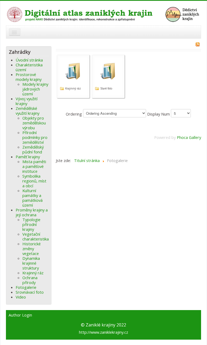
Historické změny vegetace (31, 248)
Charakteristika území (29, 67)
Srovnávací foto (30, 292)
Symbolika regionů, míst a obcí (34, 180)
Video (21, 297)
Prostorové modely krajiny (29, 77)
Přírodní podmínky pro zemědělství (34, 137)
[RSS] (197, 43)
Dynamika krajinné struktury (31, 263)
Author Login (20, 315)
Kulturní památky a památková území (32, 198)
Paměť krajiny (28, 156)
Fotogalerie (26, 287)
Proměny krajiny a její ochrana (32, 212)
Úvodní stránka (29, 60)
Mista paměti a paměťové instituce (34, 166)
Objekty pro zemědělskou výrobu (34, 122)
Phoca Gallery (189, 137)
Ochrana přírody (29, 280)
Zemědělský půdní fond (33, 149)
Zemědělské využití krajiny (27, 111)
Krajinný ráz (32, 272)
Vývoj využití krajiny (26, 101)
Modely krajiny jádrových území (35, 88)
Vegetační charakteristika (35, 236)
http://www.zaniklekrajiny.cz (103, 332)
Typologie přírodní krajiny (31, 224)
